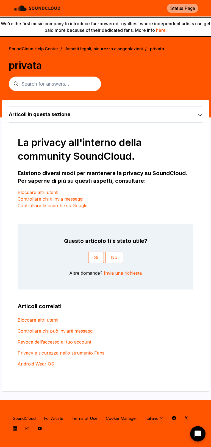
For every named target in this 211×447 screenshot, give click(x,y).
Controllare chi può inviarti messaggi (55, 331)
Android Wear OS (36, 364)
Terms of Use (84, 418)
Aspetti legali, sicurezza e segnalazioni (104, 48)
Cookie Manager (121, 418)
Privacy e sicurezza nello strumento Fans (61, 353)
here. (161, 30)
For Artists (53, 418)
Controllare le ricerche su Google (52, 205)
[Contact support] (198, 434)
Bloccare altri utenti (38, 192)
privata (157, 48)
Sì (96, 257)
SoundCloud (24, 418)
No (114, 257)
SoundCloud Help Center (33, 48)
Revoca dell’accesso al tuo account (54, 342)
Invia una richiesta (123, 273)
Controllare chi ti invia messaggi (50, 199)
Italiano (152, 418)
